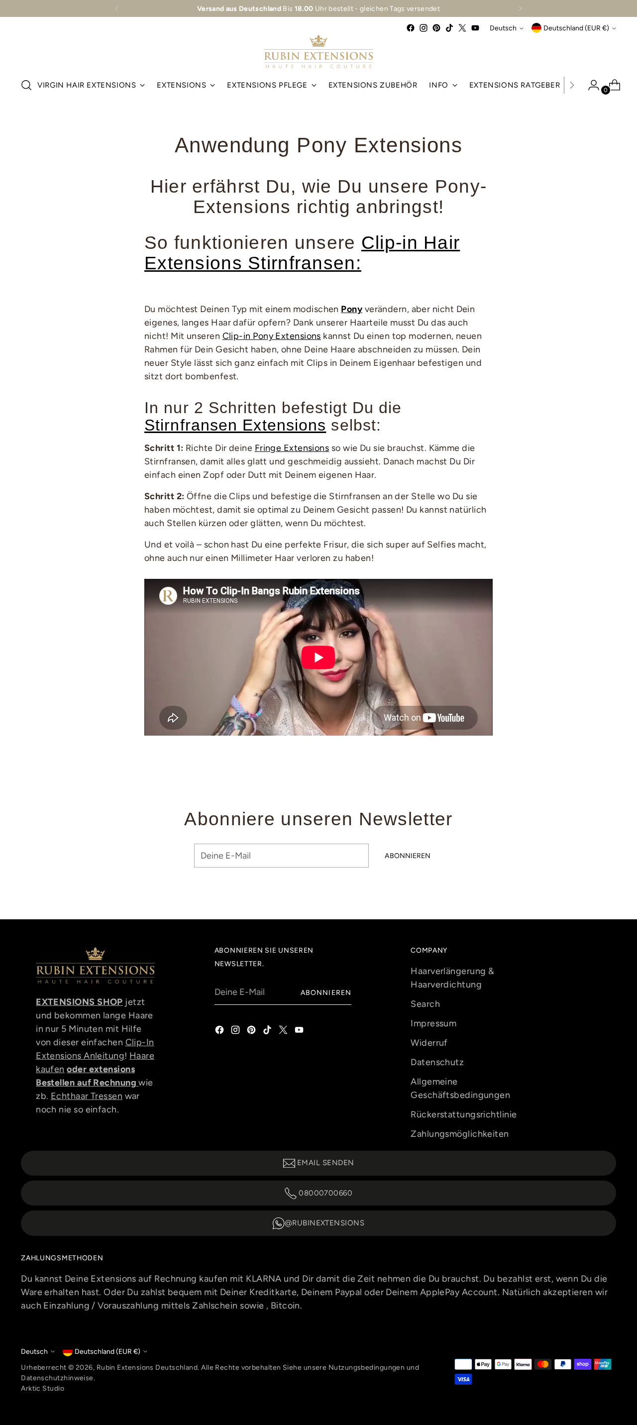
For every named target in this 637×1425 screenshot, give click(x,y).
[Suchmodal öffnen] (26, 85)
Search (425, 1003)
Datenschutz (437, 1062)
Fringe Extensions (292, 447)
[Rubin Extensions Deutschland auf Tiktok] (449, 27)
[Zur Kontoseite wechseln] (590, 85)
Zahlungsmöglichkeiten (460, 1133)
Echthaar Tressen (86, 1096)
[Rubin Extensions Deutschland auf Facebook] (410, 27)
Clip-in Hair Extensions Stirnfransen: (302, 252)
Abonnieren (326, 992)
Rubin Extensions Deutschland (147, 1367)
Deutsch (503, 28)
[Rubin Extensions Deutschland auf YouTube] (475, 27)
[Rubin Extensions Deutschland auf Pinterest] (436, 27)
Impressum (433, 1023)
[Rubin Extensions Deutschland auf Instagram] (423, 27)
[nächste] (520, 8)
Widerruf (429, 1042)
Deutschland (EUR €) (576, 28)
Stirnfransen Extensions (235, 425)
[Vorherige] (117, 8)
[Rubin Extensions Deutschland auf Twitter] (462, 27)
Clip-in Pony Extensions (271, 335)
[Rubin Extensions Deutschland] (318, 51)
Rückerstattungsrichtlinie (464, 1114)
